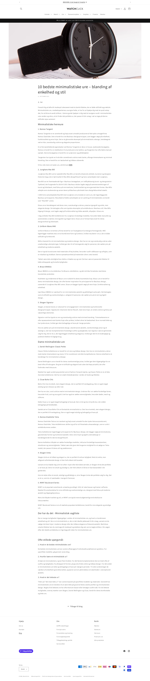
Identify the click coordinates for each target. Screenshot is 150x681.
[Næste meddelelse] (130, 2)
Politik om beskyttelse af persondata (52, 676)
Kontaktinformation (89, 676)
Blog (20, 633)
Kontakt (21, 629)
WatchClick (26, 676)
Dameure (97, 629)
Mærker (96, 626)
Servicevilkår (61, 644)
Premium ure (98, 637)
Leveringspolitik (77, 676)
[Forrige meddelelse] (19, 2)
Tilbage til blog (76, 606)
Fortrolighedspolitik (63, 637)
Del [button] (41, 102)
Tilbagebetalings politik (64, 640)
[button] (21, 9)
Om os (21, 626)
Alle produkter (99, 640)
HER (70, 165)
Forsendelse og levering (64, 633)
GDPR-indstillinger (63, 626)
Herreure (97, 633)
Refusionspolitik (35, 676)
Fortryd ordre (61, 629)
